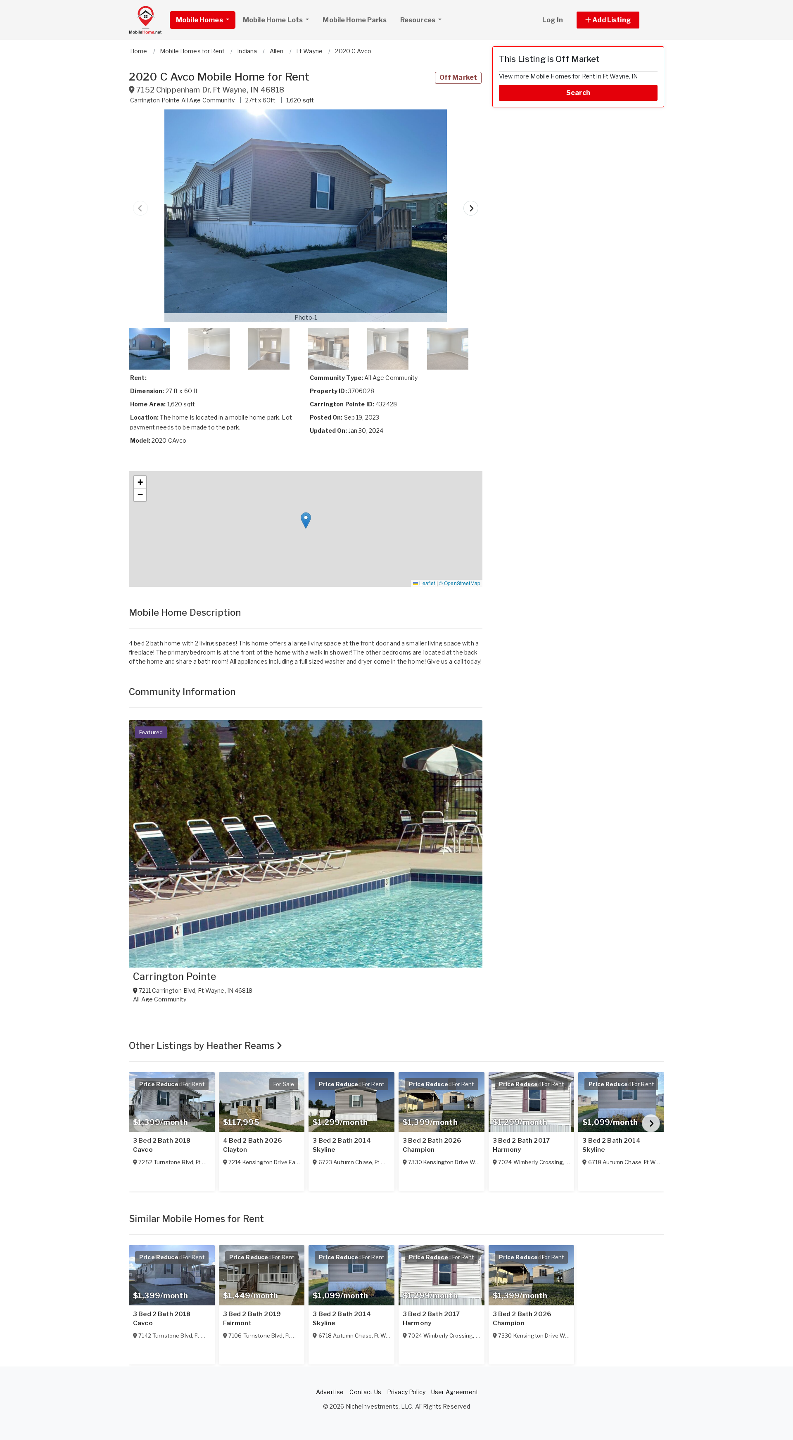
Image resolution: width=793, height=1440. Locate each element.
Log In (552, 20)
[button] (617, 20)
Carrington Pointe (174, 976)
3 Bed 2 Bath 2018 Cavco (161, 1145)
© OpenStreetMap (459, 582)
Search (578, 93)
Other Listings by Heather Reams (202, 1045)
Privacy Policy (406, 1391)
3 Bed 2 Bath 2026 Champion (432, 1145)
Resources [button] (418, 20)
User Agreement (454, 1391)
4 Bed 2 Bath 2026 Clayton (252, 1145)
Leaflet (426, 582)
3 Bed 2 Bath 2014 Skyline (341, 1145)
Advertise (330, 1391)
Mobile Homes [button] (200, 20)
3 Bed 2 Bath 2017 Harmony (521, 1145)
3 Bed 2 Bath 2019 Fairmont (252, 1318)
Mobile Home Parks (354, 20)
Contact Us (365, 1391)
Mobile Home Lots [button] (273, 20)
